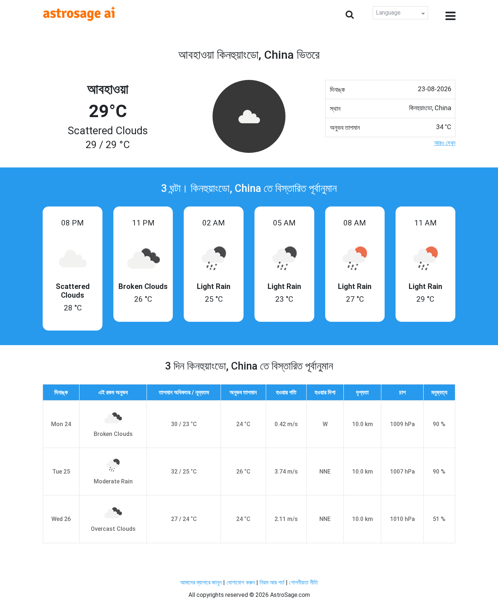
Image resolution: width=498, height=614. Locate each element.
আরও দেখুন (444, 142)
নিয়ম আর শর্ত (272, 582)
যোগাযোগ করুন (240, 582)
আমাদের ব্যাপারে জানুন (201, 582)
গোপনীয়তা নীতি (303, 582)
